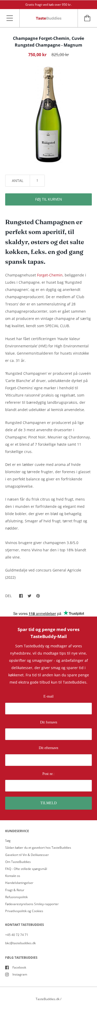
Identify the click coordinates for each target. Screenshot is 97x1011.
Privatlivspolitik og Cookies (24, 911)
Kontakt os (12, 876)
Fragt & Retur (14, 890)
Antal (17, 180)
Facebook (19, 967)
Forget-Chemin (50, 275)
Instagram (19, 974)
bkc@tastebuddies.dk (20, 943)
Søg (8, 840)
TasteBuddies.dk (47, 999)
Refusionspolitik (16, 897)
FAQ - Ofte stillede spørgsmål (26, 869)
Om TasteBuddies (18, 862)
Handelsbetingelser (19, 883)
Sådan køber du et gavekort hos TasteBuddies (38, 847)
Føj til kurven (48, 199)
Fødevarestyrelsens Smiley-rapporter (32, 904)
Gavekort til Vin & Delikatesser (27, 855)
